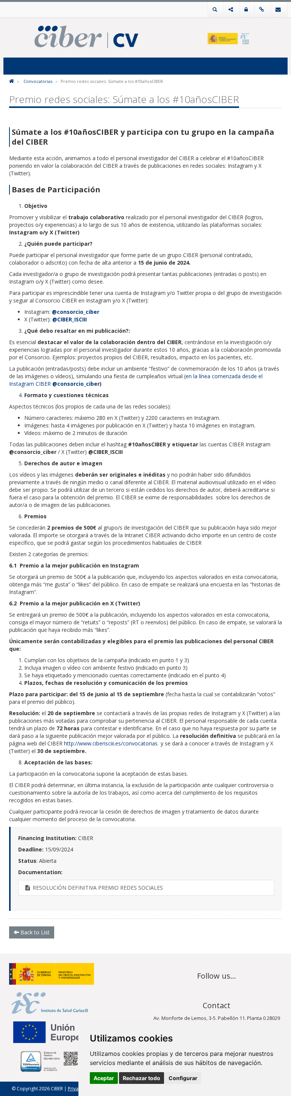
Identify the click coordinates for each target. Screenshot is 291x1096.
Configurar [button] (183, 1078)
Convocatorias (37, 81)
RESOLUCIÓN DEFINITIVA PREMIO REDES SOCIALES (97, 887)
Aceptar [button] (104, 1078)
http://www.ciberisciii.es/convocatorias (111, 743)
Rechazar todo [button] (141, 1078)
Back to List (34, 932)
